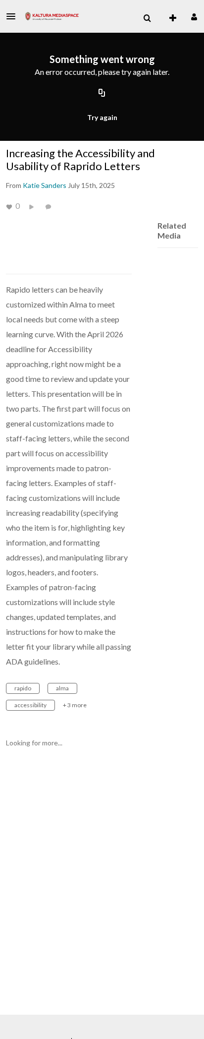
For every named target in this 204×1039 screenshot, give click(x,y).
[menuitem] (147, 18)
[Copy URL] (102, 93)
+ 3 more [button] (75, 705)
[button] (14, 16)
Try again (102, 117)
